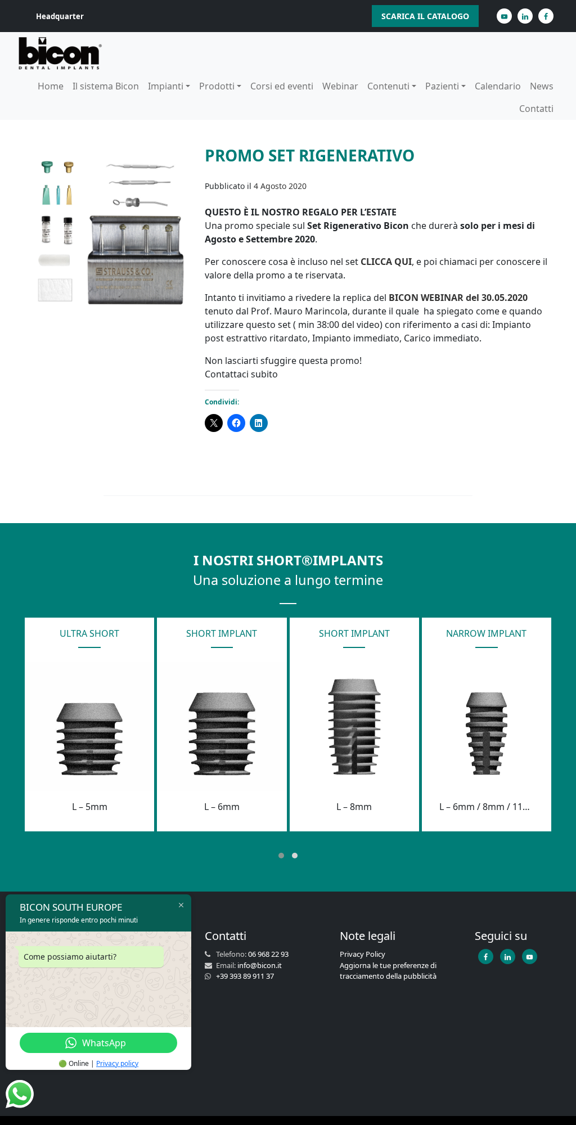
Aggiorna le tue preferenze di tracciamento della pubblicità (388, 971)
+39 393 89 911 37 (245, 976)
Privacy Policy (362, 954)
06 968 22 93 (268, 954)
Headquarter (60, 16)
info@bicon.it (259, 965)
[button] (281, 855)
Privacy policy (117, 1063)
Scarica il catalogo (425, 16)
